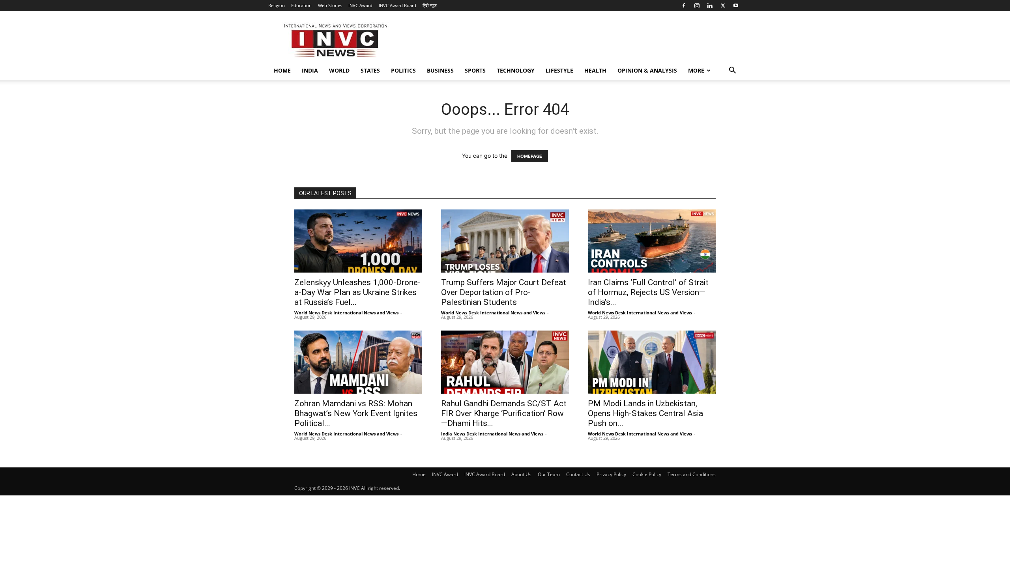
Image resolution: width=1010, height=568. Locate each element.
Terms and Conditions (692, 474)
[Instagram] (697, 5)
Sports (475, 70)
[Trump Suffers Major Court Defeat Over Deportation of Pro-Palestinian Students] (505, 241)
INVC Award (360, 5)
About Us (521, 474)
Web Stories (330, 5)
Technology (516, 70)
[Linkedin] (710, 5)
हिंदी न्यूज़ (430, 5)
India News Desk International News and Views (492, 434)
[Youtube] (736, 5)
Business (440, 70)
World (339, 70)
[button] (732, 71)
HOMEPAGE (529, 156)
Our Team (549, 474)
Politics (403, 70)
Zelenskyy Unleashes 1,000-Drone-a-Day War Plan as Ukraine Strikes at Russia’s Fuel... (357, 292)
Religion (276, 5)
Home (282, 70)
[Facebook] (684, 5)
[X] (723, 5)
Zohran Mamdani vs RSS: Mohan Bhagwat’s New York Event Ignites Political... (355, 413)
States (370, 70)
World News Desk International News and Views (346, 313)
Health (595, 70)
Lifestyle (559, 70)
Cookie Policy (646, 474)
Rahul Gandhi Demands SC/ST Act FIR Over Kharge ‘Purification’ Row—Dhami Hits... (504, 413)
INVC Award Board (397, 5)
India (310, 70)
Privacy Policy (611, 474)
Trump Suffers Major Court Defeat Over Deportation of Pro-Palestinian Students (503, 292)
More (696, 70)
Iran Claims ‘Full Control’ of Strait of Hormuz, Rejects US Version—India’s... (648, 292)
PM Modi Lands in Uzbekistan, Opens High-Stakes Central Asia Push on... (645, 413)
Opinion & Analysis (647, 70)
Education (301, 5)
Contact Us (578, 474)
